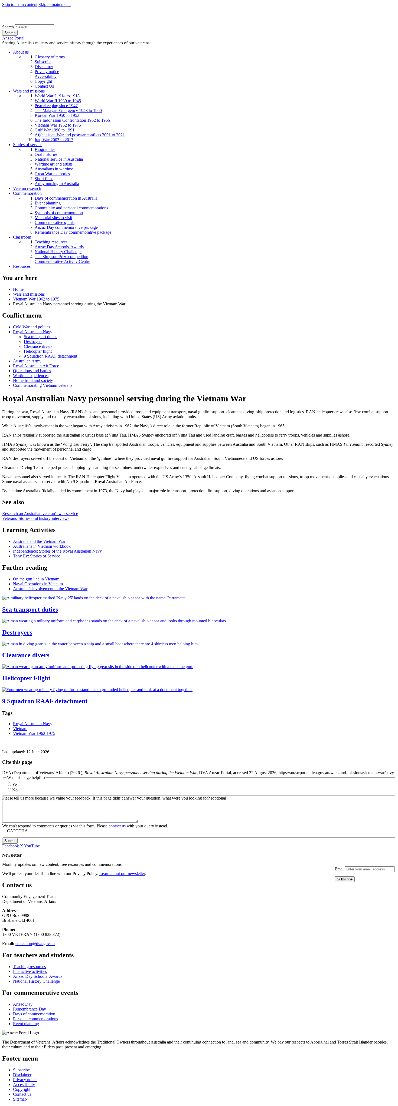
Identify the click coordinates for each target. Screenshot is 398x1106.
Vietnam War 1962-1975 (34, 733)
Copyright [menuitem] (43, 81)
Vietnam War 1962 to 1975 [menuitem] (58, 125)
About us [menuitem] (21, 52)
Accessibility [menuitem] (46, 76)
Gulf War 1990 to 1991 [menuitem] (54, 130)
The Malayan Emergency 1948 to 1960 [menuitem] (68, 110)
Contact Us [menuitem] (44, 86)
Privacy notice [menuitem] (47, 71)
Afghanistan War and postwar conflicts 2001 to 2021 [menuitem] (80, 135)
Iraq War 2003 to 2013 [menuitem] (54, 139)
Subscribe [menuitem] (43, 62)
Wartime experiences (30, 375)
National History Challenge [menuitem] (58, 251)
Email (340, 869)
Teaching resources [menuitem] (51, 242)
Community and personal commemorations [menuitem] (71, 208)
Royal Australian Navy (32, 331)
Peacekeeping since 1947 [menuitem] (56, 105)
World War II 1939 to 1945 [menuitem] (58, 100)
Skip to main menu (54, 4)
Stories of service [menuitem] (27, 144)
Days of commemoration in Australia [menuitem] (66, 198)
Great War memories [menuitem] (52, 173)
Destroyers (33, 341)
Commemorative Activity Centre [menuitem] (62, 261)
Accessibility (24, 1084)
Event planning (26, 1023)
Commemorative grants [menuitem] (54, 222)
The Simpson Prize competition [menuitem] (61, 256)
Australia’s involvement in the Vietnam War (50, 588)
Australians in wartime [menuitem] (54, 169)
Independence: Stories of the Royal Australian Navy (57, 551)
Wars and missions (29, 294)
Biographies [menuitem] (45, 149)
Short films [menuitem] (44, 178)
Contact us (22, 1094)
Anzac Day (22, 1004)
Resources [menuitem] (22, 266)
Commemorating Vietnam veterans (42, 385)
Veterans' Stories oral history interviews (35, 518)
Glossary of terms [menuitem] (50, 57)
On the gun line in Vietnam (36, 579)
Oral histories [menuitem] (46, 154)
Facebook (10, 846)
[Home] (41, 21)
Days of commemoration (34, 1014)
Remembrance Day (29, 1009)
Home (18, 289)
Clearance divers (38, 346)
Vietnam (20, 728)
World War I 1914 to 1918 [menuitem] (57, 96)
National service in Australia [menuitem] (59, 159)
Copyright (21, 1089)
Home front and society (33, 380)
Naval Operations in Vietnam (38, 584)
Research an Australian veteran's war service (40, 513)
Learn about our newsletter (122, 873)
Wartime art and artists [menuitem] (54, 164)
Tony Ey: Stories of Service (36, 556)
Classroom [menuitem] (22, 237)
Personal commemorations (35, 1018)
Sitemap (20, 1099)
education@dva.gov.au (35, 943)
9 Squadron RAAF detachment (50, 356)
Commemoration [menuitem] (27, 193)
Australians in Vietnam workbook (42, 546)
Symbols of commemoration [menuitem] (59, 212)
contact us (117, 826)
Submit (9, 841)
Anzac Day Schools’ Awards (37, 976)
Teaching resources (29, 966)
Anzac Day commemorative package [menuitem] (66, 227)
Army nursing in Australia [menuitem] (57, 183)
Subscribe (21, 1070)
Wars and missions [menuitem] (29, 91)
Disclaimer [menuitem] (44, 66)
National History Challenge (36, 981)
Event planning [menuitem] (48, 203)
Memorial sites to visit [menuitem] (53, 217)
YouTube (32, 846)
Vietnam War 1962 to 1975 (36, 299)
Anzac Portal (13, 38)
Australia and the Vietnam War (39, 541)
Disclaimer (22, 1074)
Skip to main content (19, 4)
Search (8, 27)
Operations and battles (32, 370)
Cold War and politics (31, 327)
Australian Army (27, 361)
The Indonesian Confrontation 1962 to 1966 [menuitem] (72, 120)
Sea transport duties (40, 336)
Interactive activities (30, 971)
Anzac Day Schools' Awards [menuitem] (59, 247)
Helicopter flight (38, 351)
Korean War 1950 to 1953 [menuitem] (57, 115)
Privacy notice (25, 1079)
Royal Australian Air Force (36, 366)
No (15, 790)
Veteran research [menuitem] (27, 188)
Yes (15, 784)
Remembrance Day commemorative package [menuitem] (73, 232)
